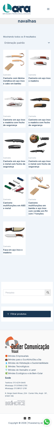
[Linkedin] (29, 418)
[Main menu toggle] (48, 9)
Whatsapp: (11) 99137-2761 (16, 388)
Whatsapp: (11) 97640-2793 (16, 386)
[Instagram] (25, 418)
